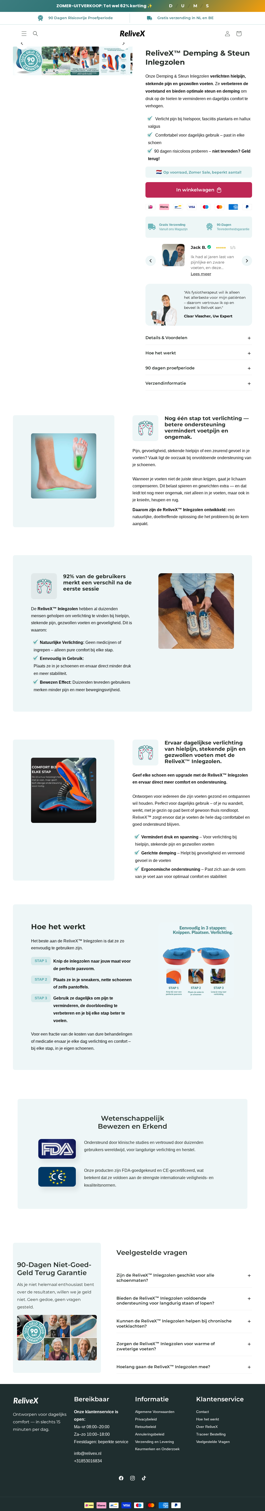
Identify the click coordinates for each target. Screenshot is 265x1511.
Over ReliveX (207, 1427)
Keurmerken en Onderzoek (157, 1449)
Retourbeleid (145, 1427)
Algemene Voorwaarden (154, 1412)
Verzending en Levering (154, 1442)
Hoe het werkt (207, 1419)
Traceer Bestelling (211, 1434)
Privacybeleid (146, 1419)
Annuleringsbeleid (149, 1434)
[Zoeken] (35, 33)
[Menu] (24, 33)
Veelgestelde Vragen (213, 1442)
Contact (202, 1412)
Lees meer (201, 273)
